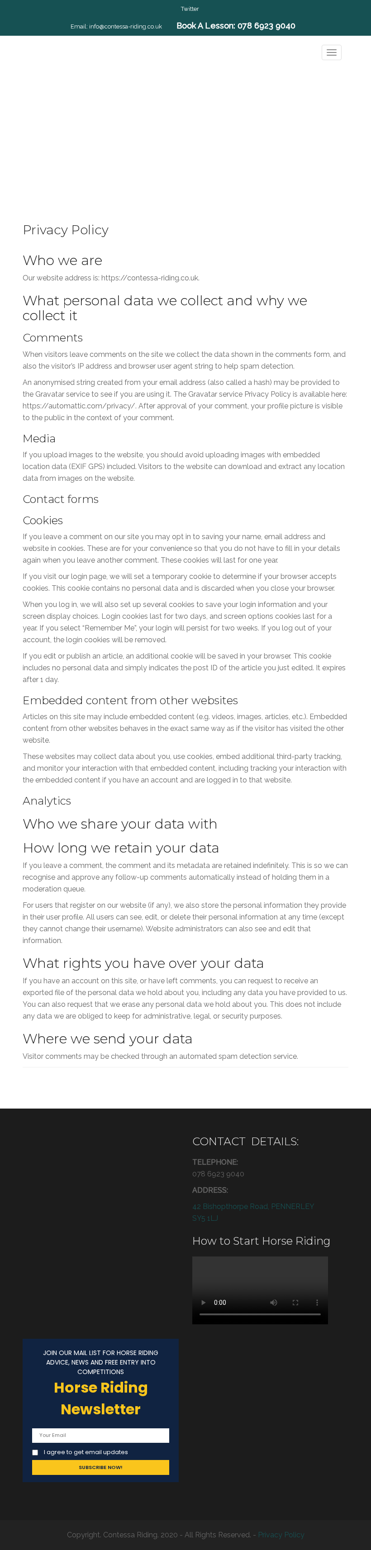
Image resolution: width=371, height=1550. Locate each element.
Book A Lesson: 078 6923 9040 (235, 25)
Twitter (190, 8)
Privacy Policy (281, 1535)
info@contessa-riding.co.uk (125, 26)
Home (159, 144)
